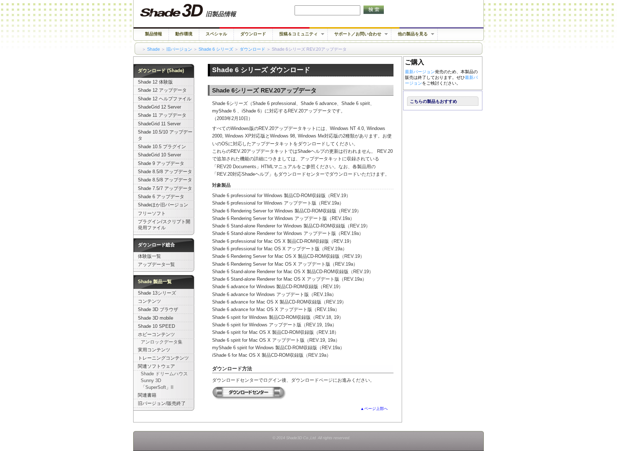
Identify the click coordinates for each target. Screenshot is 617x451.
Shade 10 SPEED (156, 326)
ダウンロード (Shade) (161, 70)
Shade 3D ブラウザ (158, 309)
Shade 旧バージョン (194, 11)
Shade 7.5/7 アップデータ (165, 188)
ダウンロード (253, 33)
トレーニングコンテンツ (163, 358)
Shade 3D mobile (155, 318)
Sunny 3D (151, 380)
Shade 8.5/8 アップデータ (165, 171)
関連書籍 (147, 395)
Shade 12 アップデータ (162, 90)
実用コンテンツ (154, 349)
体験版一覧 (149, 256)
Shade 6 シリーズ (216, 49)
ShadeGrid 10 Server (159, 154)
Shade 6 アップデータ (161, 196)
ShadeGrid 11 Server (159, 123)
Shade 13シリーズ (157, 293)
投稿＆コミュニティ (295, 34)
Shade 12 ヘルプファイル (164, 98)
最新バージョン (420, 71)
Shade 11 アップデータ (162, 115)
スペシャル (216, 33)
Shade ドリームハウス (164, 373)
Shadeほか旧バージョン (163, 204)
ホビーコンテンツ (156, 334)
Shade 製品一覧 (155, 281)
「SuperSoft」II (157, 387)
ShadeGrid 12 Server (159, 107)
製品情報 (153, 33)
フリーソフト (152, 213)
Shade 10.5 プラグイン (162, 146)
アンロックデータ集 (161, 342)
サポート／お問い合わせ (354, 34)
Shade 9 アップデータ (161, 163)
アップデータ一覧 (156, 264)
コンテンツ (149, 301)
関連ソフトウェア (156, 366)
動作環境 (183, 33)
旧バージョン (179, 49)
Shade (153, 49)
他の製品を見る (409, 34)
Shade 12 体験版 (155, 82)
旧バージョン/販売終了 (162, 403)
